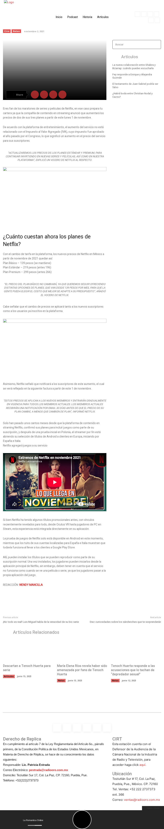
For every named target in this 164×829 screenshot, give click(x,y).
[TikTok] (156, 14)
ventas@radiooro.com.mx (142, 800)
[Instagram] (143, 14)
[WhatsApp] (157, 20)
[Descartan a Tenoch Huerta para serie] (28, 650)
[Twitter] (151, 20)
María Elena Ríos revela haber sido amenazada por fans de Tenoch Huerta (82, 670)
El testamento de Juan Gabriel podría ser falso (135, 85)
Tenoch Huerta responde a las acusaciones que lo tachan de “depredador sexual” (133, 670)
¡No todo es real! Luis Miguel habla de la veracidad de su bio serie (41, 622)
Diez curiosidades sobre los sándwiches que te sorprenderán (125, 622)
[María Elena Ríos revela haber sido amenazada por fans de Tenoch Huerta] (82, 650)
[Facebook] (137, 14)
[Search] (157, 44)
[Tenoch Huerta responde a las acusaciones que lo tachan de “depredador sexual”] (136, 650)
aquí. (142, 765)
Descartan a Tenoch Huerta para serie (27, 668)
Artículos (9, 676)
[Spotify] (150, 14)
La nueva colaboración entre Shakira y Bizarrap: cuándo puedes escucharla (134, 66)
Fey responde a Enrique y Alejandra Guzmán (132, 76)
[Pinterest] (53, 95)
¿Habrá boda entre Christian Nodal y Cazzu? (132, 95)
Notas (61, 680)
